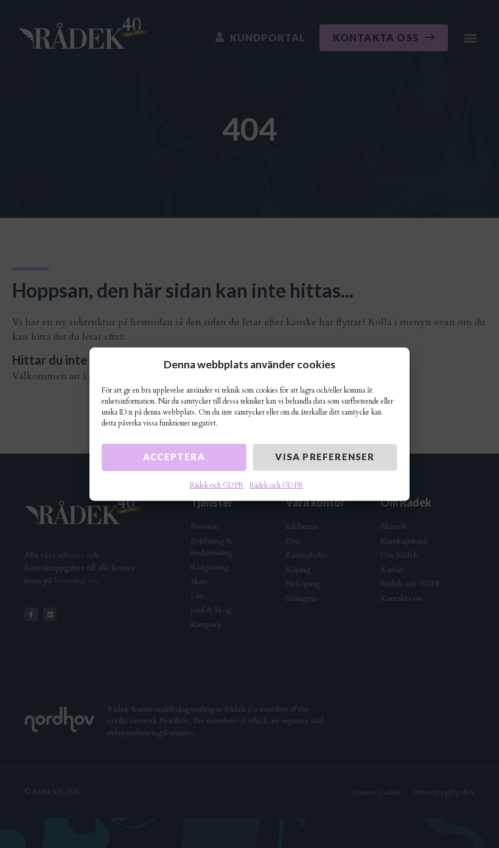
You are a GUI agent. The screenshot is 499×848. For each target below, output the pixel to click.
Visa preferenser (324, 456)
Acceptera (174, 456)
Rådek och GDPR (216, 485)
